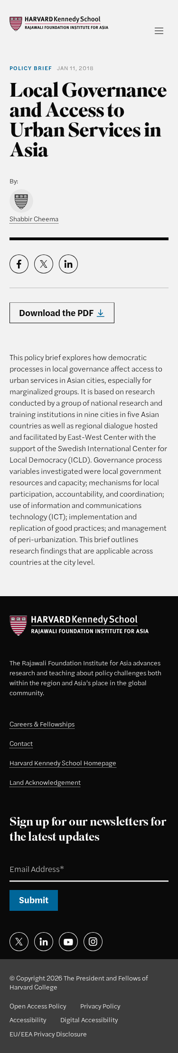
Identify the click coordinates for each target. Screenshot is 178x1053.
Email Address (25, 858)
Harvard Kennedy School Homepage (62, 762)
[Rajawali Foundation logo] (58, 23)
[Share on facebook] (18, 263)
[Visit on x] (18, 941)
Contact (21, 743)
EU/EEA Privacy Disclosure (48, 1033)
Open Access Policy (37, 1005)
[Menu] (159, 30)
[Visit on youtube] (68, 941)
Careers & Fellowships (42, 723)
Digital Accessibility (89, 1019)
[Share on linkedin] (68, 263)
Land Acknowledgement (45, 782)
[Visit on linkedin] (43, 941)
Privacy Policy (100, 1005)
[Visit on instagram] (93, 941)
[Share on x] (43, 263)
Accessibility (27, 1019)
